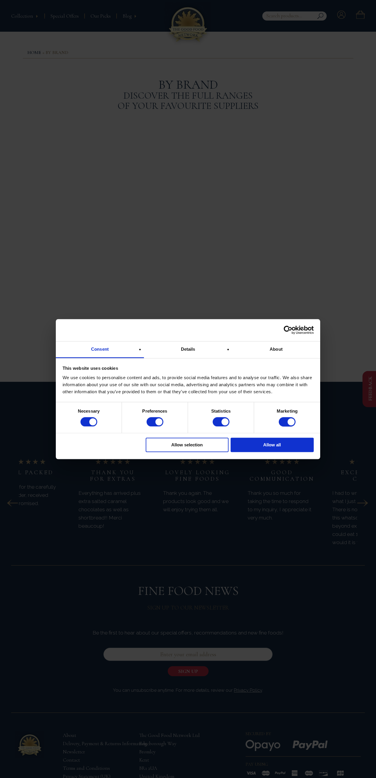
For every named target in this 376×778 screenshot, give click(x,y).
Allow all (272, 445)
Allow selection (187, 445)
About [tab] (276, 349)
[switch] (155, 421)
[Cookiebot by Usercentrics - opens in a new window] (288, 329)
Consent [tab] (100, 349)
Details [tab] (188, 349)
